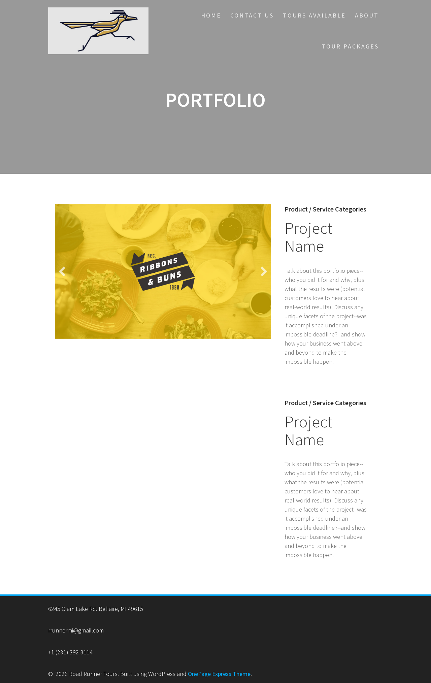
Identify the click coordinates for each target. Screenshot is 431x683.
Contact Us (252, 15)
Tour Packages (350, 46)
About (367, 15)
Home (211, 15)
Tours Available (314, 15)
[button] (62, 271)
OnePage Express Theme (219, 674)
